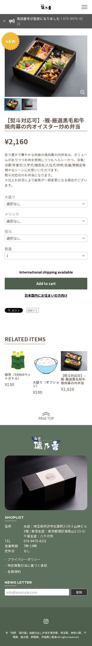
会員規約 (14, 571)
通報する (32, 310)
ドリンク (12, 214)
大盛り (10, 197)
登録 (79, 592)
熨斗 (8, 231)
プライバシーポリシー (24, 559)
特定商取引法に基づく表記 (27, 565)
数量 (8, 249)
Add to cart (46, 283)
